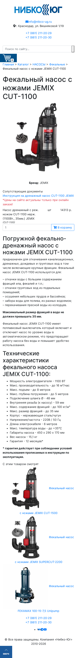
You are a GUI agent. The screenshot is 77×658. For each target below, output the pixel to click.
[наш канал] (45, 629)
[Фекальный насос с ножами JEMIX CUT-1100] (38, 137)
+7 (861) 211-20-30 (38, 37)
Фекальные (57, 64)
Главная (8, 64)
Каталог (23, 64)
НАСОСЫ (39, 64)
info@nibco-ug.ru (40, 21)
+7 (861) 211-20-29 (39, 33)
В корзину (64, 227)
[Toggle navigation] (72, 43)
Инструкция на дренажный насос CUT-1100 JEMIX (38, 195)
